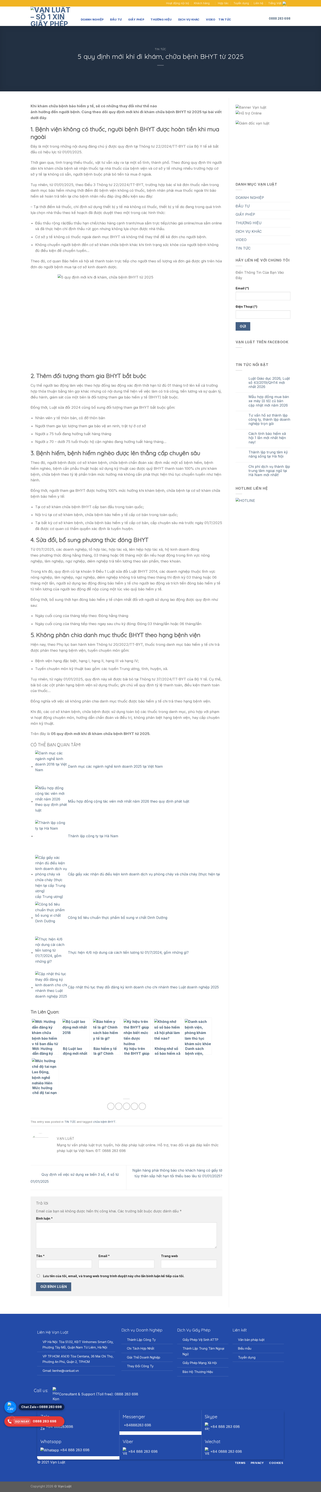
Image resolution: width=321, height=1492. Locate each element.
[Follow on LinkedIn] (168, 1463)
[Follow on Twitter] (163, 1463)
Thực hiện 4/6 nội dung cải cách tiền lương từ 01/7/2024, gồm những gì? (128, 952)
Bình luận (44, 1218)
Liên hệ (258, 3)
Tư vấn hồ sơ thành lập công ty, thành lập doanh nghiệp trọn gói (269, 419)
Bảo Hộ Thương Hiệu (198, 1372)
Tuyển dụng (241, 3)
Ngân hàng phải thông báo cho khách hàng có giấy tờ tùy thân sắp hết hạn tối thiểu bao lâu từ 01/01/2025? (177, 1173)
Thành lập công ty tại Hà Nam (93, 836)
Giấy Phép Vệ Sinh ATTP (200, 1340)
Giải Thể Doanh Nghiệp (143, 1357)
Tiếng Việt (274, 3)
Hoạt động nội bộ (177, 3)
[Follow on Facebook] (32, 3)
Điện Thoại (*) (246, 306)
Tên (40, 1256)
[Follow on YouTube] (41, 3)
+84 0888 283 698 (225, 1451)
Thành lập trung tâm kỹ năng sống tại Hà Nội (268, 454)
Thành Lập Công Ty (141, 1340)
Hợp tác (223, 3)
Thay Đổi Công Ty (140, 1366)
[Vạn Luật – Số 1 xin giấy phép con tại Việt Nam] (52, 16)
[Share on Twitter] (118, 1106)
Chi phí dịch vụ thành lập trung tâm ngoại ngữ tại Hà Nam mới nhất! (269, 471)
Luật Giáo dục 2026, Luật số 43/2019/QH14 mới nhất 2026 (269, 382)
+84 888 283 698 (224, 1426)
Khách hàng (202, 3)
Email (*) (242, 288)
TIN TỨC (224, 19)
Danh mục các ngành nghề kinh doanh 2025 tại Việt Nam (115, 766)
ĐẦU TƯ (116, 19)
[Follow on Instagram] (158, 1463)
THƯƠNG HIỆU (161, 19)
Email (104, 1256)
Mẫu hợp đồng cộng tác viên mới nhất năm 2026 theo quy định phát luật (128, 801)
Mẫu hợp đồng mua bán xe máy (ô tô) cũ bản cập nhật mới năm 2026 (269, 401)
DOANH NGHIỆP (92, 19)
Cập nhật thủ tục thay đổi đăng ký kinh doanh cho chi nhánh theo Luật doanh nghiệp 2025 (143, 987)
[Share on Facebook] (110, 1106)
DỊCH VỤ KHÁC (189, 19)
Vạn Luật (64, 1486)
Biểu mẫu (244, 1348)
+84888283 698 (137, 1425)
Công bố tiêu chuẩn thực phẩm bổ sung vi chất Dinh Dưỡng (117, 917)
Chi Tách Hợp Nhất (140, 1348)
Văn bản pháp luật (251, 1340)
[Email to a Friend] (126, 1106)
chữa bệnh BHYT (104, 1121)
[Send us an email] (37, 3)
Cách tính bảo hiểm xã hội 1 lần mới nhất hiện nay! (267, 438)
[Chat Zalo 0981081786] (10, 1407)
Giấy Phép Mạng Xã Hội (200, 1363)
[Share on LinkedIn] (142, 1106)
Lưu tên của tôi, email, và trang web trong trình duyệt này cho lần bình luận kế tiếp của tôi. (113, 1276)
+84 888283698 (59, 1426)
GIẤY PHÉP (136, 19)
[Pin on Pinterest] (134, 1106)
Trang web (169, 1256)
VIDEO (210, 19)
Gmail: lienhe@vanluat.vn (61, 1370)
